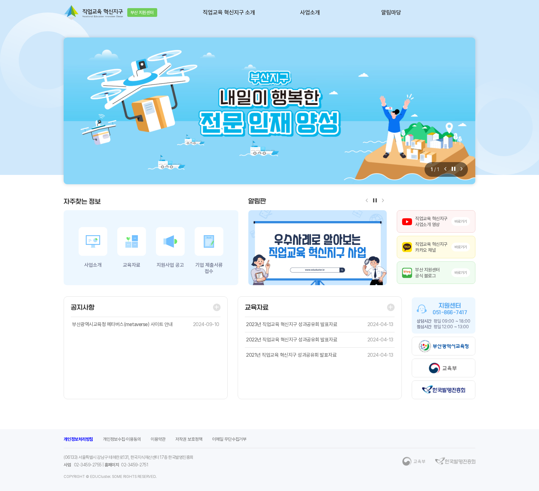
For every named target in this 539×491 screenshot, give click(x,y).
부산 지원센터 (142, 12)
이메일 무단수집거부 (229, 439)
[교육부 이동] (443, 368)
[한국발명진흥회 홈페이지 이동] (455, 461)
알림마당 (391, 12)
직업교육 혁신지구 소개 (229, 12)
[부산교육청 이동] (443, 346)
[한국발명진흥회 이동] (443, 389)
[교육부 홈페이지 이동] (413, 461)
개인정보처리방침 (78, 439)
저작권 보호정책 (188, 439)
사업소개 (310, 12)
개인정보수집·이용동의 (122, 439)
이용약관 (158, 439)
